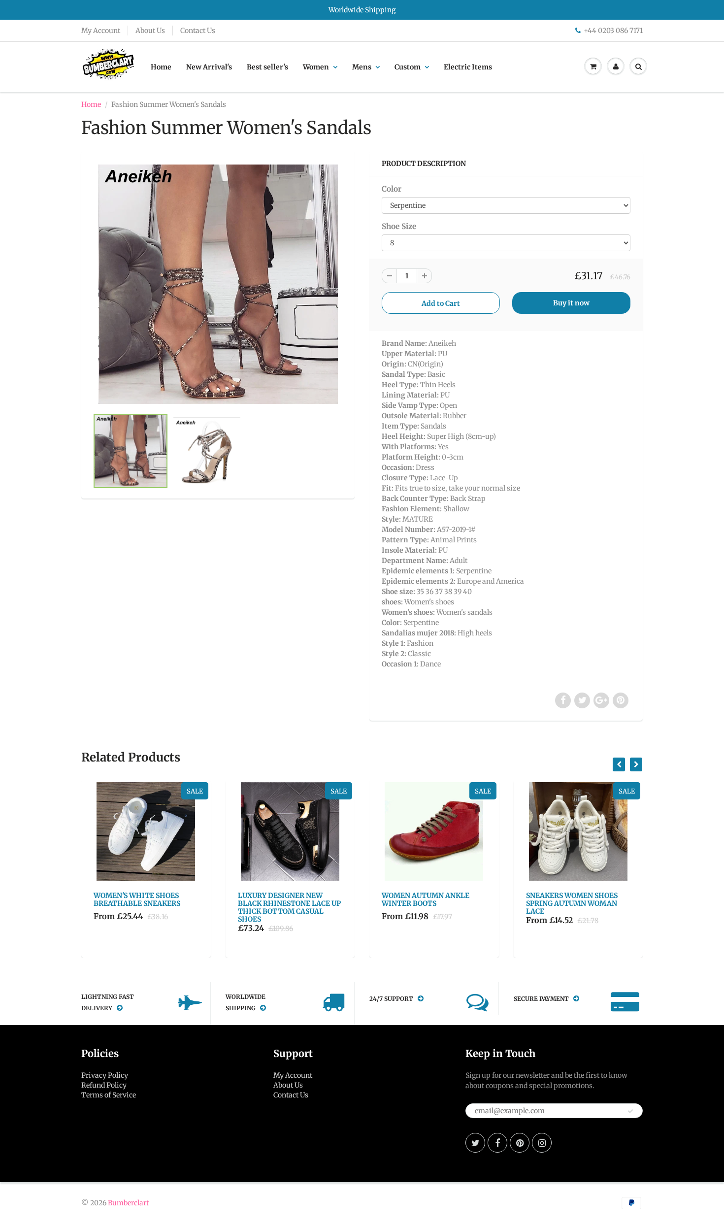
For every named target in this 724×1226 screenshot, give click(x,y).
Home (161, 67)
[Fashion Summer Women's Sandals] (218, 284)
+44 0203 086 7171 (613, 30)
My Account (100, 30)
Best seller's (267, 67)
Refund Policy (104, 1085)
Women (316, 67)
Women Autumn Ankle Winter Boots (425, 899)
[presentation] (619, 764)
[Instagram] (542, 1143)
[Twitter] (475, 1143)
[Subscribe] (630, 1111)
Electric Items (468, 67)
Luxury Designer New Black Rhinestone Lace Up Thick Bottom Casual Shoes (289, 907)
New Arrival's (209, 67)
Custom (408, 67)
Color (391, 189)
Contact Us (197, 30)
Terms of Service (108, 1095)
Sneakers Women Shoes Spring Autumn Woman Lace (572, 903)
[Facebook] (497, 1143)
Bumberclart (128, 1202)
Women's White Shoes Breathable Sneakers (137, 899)
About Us (150, 30)
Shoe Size (399, 226)
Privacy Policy (104, 1075)
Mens (361, 67)
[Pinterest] (519, 1143)
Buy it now (571, 302)
